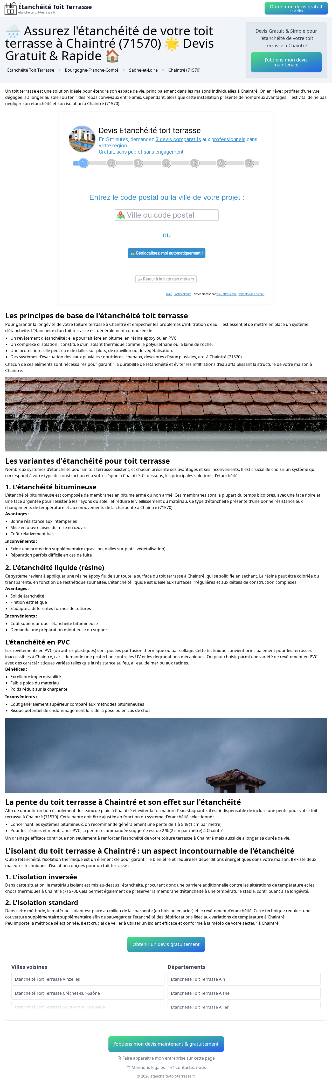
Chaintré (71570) (184, 70)
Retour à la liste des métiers (168, 279)
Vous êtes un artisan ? (251, 294)
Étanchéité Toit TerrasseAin (198, 979)
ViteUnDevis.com (226, 294)
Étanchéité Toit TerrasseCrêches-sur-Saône (57, 993)
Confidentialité (182, 294)
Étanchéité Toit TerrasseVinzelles (47, 979)
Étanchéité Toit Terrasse (30, 70)
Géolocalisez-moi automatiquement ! (169, 253)
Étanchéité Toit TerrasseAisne (200, 993)
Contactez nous (190, 1067)
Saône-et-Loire (143, 70)
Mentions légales (148, 1067)
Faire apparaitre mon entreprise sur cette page (168, 1058)
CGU (169, 294)
